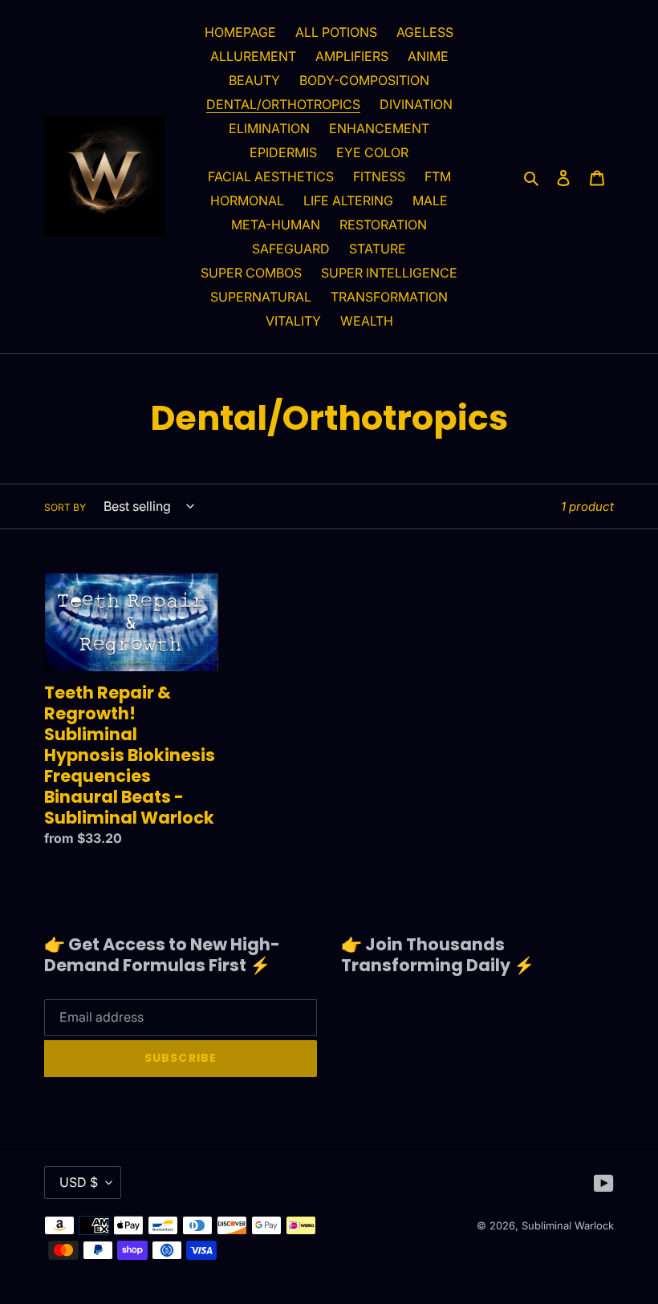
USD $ (78, 1182)
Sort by (65, 507)
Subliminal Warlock (568, 1225)
